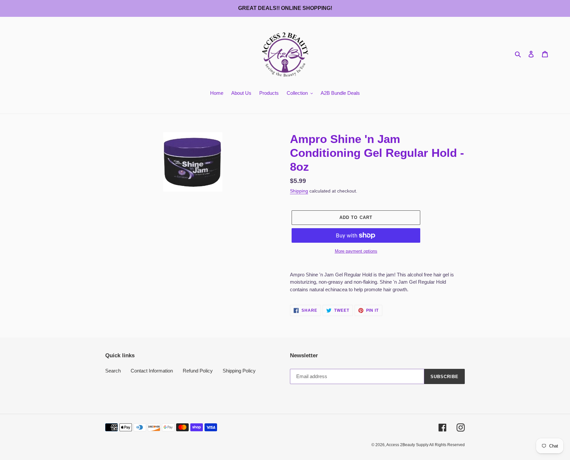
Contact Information (152, 370)
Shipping (299, 191)
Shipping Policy (239, 370)
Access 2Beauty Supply (407, 444)
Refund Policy (198, 370)
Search (113, 370)
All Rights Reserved (447, 444)
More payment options (356, 251)
